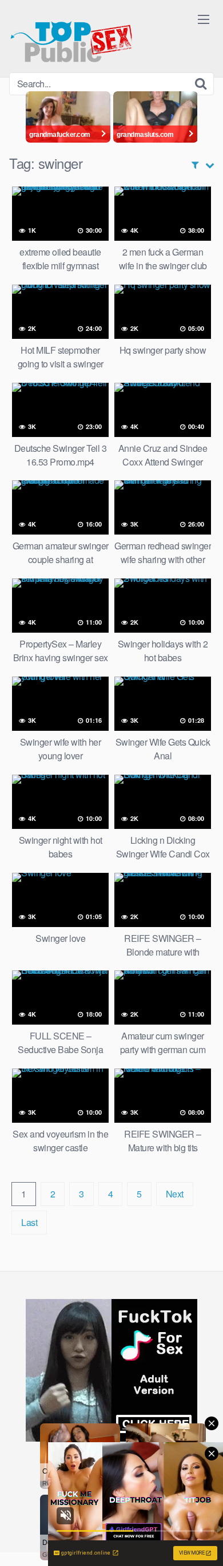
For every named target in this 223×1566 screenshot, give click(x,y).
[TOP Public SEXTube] (71, 36)
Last (29, 1222)
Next (175, 1193)
